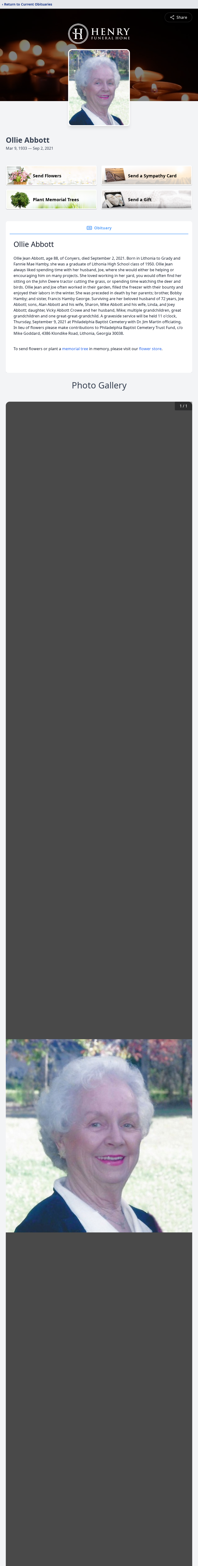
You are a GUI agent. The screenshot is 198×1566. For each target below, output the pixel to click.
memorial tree (75, 348)
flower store (150, 348)
